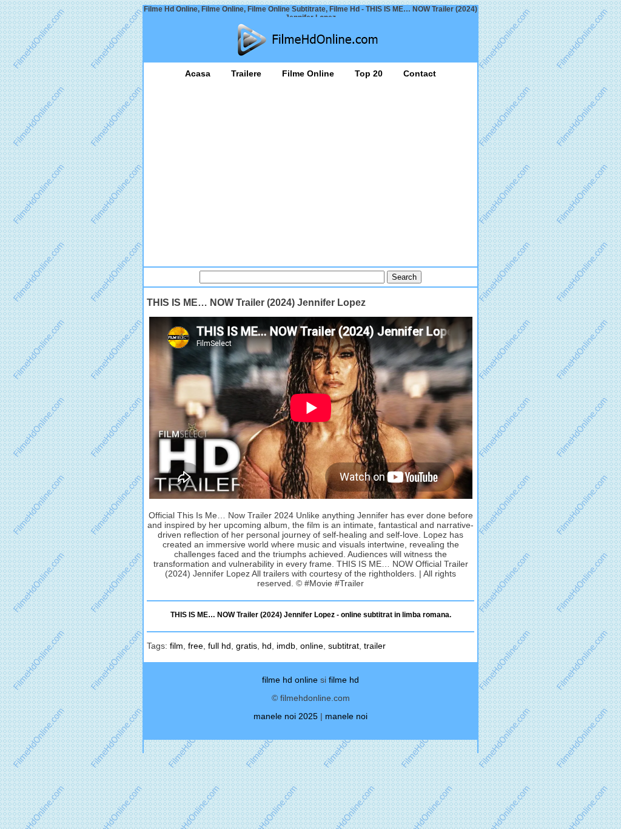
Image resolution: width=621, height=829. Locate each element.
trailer (375, 646)
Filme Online (308, 73)
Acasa (197, 73)
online (311, 646)
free (195, 646)
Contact (419, 73)
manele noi (346, 716)
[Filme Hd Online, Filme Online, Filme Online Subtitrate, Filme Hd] (310, 40)
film (176, 646)
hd (267, 646)
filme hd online (290, 680)
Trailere (246, 73)
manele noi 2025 (285, 716)
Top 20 (369, 73)
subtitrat (343, 646)
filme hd (344, 680)
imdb (286, 646)
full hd (219, 646)
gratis (246, 646)
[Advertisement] (310, 169)
